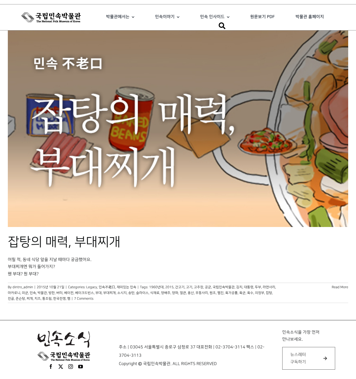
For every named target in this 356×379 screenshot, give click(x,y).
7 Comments (83, 298)
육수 (250, 293)
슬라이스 (142, 293)
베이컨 (68, 293)
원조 (213, 293)
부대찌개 (109, 293)
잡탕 (269, 293)
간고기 (180, 287)
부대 (98, 293)
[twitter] (60, 366)
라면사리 (269, 287)
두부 (258, 287)
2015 (169, 287)
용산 (191, 293)
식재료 (154, 293)
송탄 (131, 293)
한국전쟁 (59, 298)
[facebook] (50, 366)
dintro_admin (23, 287)
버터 (59, 293)
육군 (242, 293)
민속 (33, 293)
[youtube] (80, 366)
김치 (239, 287)
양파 (175, 293)
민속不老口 (107, 287)
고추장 (198, 287)
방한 (51, 293)
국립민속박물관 (224, 287)
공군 (208, 287)
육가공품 (231, 293)
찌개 (30, 298)
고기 (189, 287)
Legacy (91, 287)
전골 (11, 298)
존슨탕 (20, 298)
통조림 (47, 298)
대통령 (248, 287)
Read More (340, 287)
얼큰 (183, 293)
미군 (25, 293)
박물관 (42, 293)
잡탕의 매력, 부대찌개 (64, 242)
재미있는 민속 (126, 287)
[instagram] (70, 366)
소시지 (122, 293)
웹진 (220, 293)
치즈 (37, 298)
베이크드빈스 (84, 293)
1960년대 (156, 287)
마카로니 (14, 293)
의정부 (259, 293)
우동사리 (201, 293)
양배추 (165, 293)
